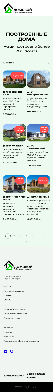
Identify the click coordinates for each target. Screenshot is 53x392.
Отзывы (7, 300)
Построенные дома (14, 291)
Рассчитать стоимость (16, 314)
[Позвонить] (11, 353)
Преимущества (12, 318)
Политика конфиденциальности (21, 341)
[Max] (6, 353)
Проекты (8, 295)
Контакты (9, 336)
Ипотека (8, 328)
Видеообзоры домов (14, 309)
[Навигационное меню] (48, 8)
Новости (8, 332)
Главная (8, 286)
